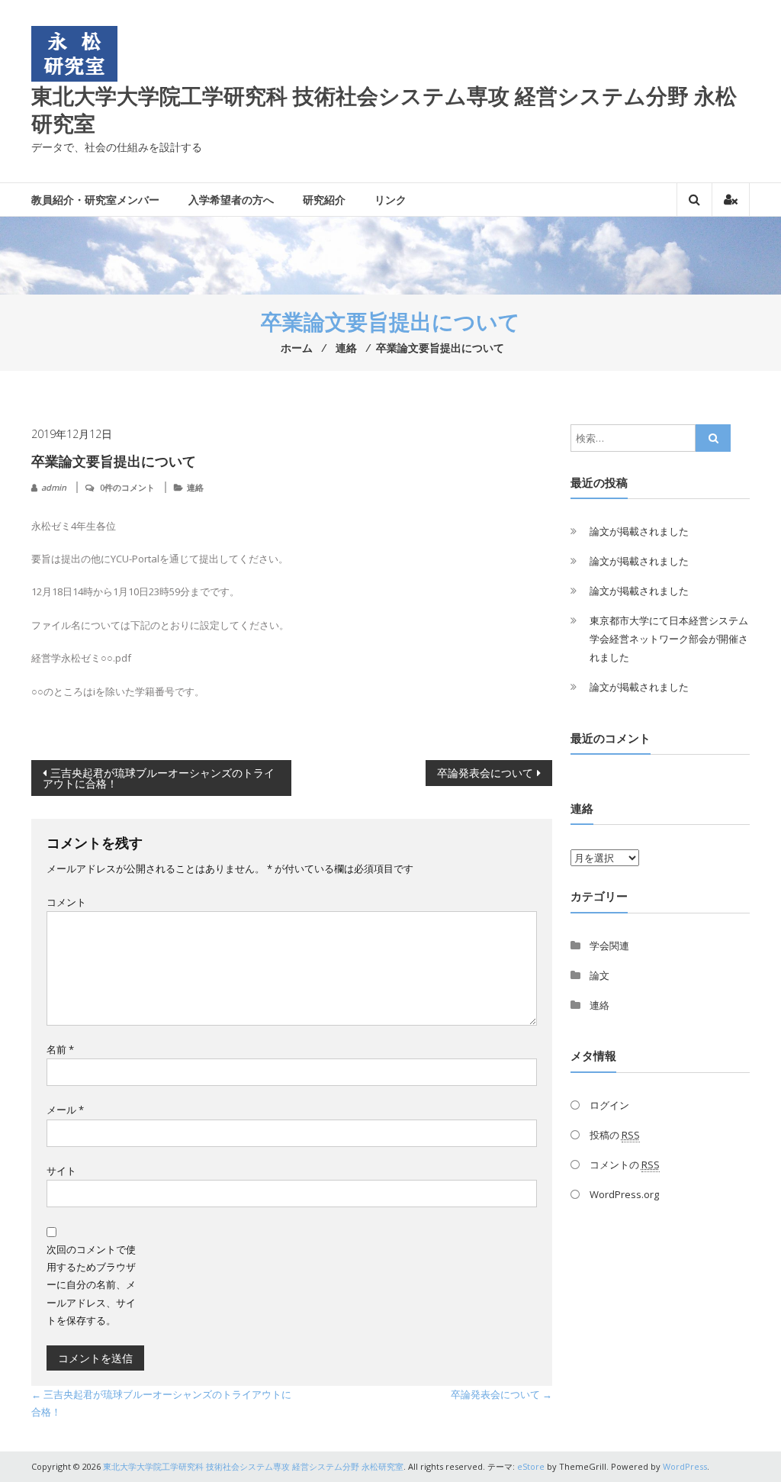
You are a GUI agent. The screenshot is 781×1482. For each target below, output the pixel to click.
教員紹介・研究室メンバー (95, 199)
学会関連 (609, 945)
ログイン (609, 1105)
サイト (61, 1171)
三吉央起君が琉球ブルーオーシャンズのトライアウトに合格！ (159, 778)
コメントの (625, 1164)
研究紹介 (324, 199)
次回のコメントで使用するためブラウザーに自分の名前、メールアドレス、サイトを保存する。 (91, 1285)
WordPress (685, 1466)
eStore (531, 1466)
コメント (66, 902)
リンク (390, 199)
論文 (599, 975)
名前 (60, 1049)
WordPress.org (624, 1194)
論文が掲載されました (639, 531)
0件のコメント (127, 487)
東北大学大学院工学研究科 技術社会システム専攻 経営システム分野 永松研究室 (384, 109)
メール (65, 1109)
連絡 (195, 487)
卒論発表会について (485, 772)
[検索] (713, 438)
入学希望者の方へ (231, 199)
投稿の (615, 1135)
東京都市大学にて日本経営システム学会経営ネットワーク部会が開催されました (669, 639)
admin (53, 487)
